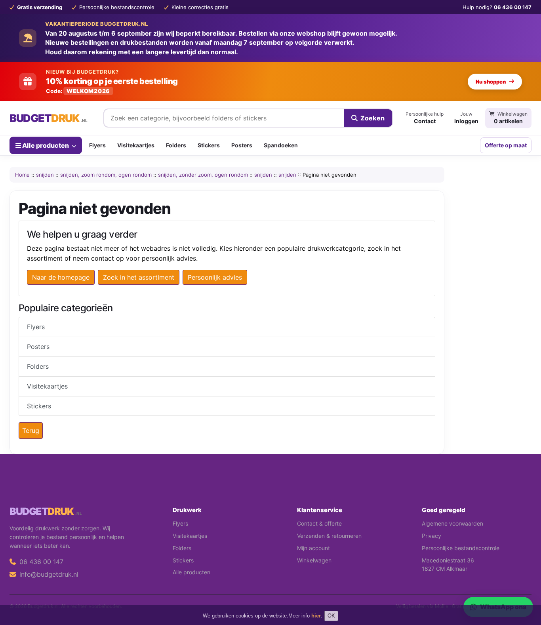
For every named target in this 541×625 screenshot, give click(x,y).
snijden (45, 174)
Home (22, 174)
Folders (176, 145)
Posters (241, 145)
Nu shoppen (491, 81)
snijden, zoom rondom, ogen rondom (106, 174)
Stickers (209, 145)
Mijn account (313, 548)
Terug (30, 430)
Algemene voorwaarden (452, 523)
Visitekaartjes (135, 145)
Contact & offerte (319, 523)
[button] (523, 587)
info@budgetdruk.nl (47, 574)
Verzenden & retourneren (329, 535)
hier (316, 616)
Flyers (97, 145)
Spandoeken (281, 145)
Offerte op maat (506, 145)
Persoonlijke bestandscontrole (460, 548)
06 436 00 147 (40, 562)
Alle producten (45, 145)
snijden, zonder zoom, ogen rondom (203, 174)
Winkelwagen (314, 560)
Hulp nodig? (497, 7)
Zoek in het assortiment (138, 277)
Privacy (431, 535)
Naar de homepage (61, 277)
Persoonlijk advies (215, 277)
